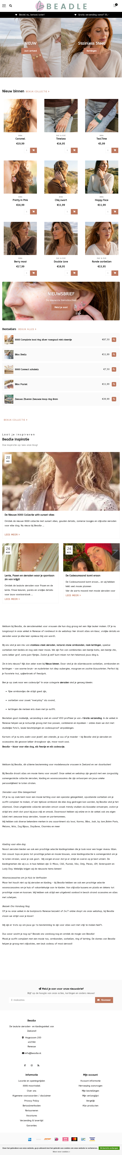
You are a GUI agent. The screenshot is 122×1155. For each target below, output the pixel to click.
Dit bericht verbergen (109, 1148)
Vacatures (31, 1115)
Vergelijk (90, 1100)
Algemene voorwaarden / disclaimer (31, 1095)
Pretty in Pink (20, 200)
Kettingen (92, 50)
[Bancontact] (83, 1139)
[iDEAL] (56, 1139)
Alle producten (90, 1105)
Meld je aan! (61, 307)
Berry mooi (20, 261)
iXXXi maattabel (31, 1085)
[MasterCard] (74, 1139)
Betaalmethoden (32, 1105)
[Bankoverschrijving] (38, 1139)
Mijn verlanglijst (90, 1095)
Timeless (61, 138)
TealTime (101, 138)
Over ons (31, 1090)
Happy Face (101, 200)
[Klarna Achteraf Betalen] (65, 1139)
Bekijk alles (26, 329)
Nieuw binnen (52, 663)
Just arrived (30, 50)
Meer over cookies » (61, 1152)
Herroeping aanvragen (90, 1085)
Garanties (31, 1125)
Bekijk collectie (37, 91)
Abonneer (105, 1000)
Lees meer (12, 534)
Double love (61, 261)
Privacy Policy (31, 1100)
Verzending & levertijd (31, 1120)
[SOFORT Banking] (47, 1139)
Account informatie (90, 1081)
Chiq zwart (61, 200)
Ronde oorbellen (101, 261)
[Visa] (92, 1139)
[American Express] (29, 1139)
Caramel (20, 138)
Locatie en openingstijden (31, 1081)
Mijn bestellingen (90, 1090)
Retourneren (31, 1110)
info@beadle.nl (33, 1053)
